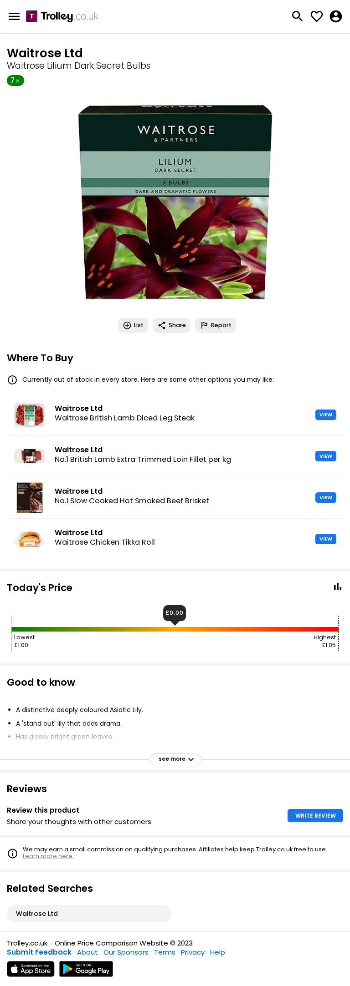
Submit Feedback (39, 952)
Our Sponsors (126, 952)
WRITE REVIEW (315, 815)
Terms (164, 952)
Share (177, 325)
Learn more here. (48, 856)
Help (217, 952)
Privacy (193, 952)
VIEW (325, 414)
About (87, 952)
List (139, 325)
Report (221, 325)
